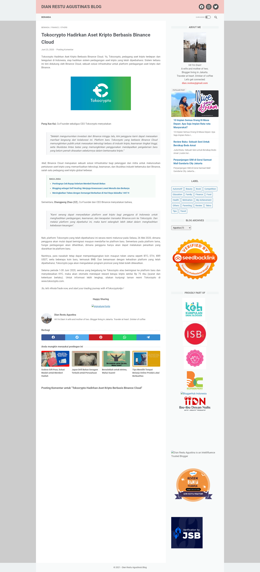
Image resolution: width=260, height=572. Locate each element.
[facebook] (53, 337)
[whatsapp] (124, 337)
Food (209, 194)
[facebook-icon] (201, 6)
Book (198, 189)
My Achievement (204, 200)
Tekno (208, 205)
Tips (175, 211)
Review (198, 205)
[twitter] (77, 337)
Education (177, 194)
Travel (183, 211)
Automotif (177, 189)
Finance (199, 194)
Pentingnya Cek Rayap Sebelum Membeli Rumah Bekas (78, 183)
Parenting (187, 205)
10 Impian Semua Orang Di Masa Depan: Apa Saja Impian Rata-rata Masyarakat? (191, 124)
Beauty (189, 189)
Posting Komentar (64, 49)
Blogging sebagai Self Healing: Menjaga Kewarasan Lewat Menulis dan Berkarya (91, 188)
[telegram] (148, 337)
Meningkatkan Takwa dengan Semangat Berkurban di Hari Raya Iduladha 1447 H (90, 193)
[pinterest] (101, 337)
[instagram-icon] (208, 6)
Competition (210, 189)
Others (176, 205)
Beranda (46, 17)
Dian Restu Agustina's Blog (71, 6)
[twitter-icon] (215, 6)
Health (176, 200)
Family (189, 194)
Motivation (188, 200)
